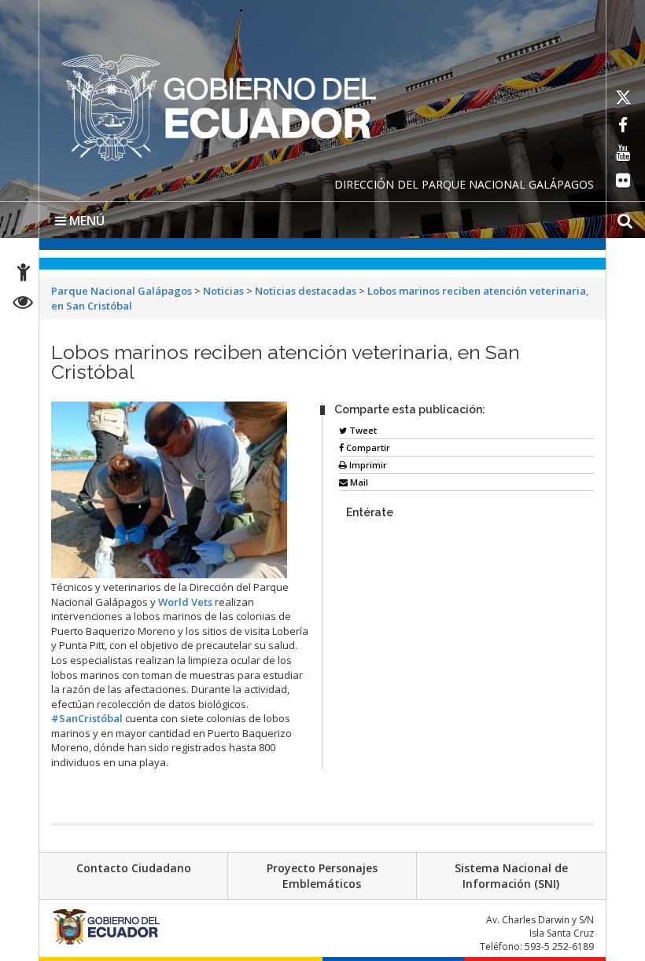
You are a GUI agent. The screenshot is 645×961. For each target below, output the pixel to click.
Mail (358, 482)
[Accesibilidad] (24, 274)
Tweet (362, 430)
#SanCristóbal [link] (87, 718)
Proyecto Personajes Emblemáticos (322, 875)
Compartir (367, 447)
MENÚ (85, 220)
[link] (185, 602)
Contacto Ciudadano (133, 867)
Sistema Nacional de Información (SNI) (511, 875)
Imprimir (367, 465)
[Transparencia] (23, 304)
